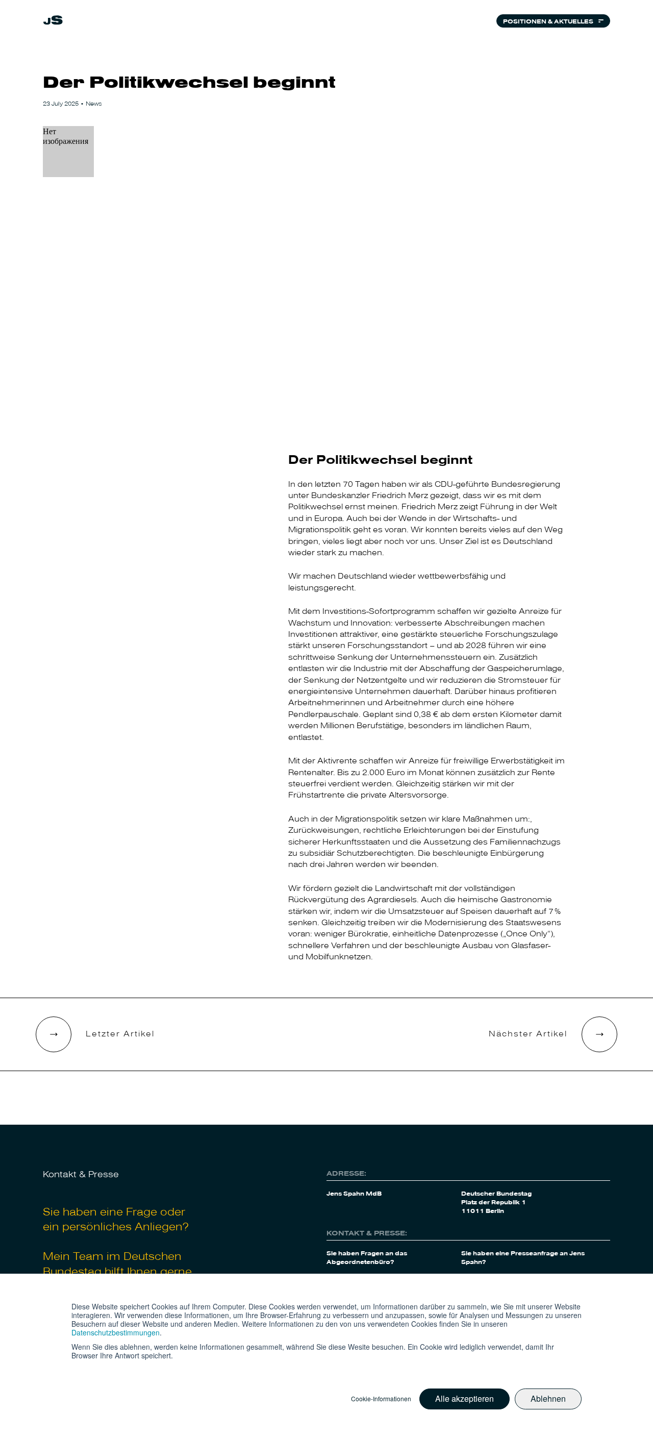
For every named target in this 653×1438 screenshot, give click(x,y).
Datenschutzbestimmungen (115, 1332)
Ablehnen (548, 1398)
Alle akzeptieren (464, 1398)
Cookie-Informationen (381, 1399)
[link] (53, 21)
